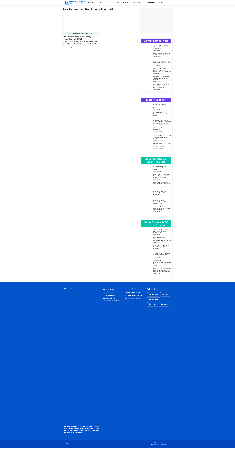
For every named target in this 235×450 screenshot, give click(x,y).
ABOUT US (91, 3)
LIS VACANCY (103, 3)
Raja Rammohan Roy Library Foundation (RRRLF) (77, 38)
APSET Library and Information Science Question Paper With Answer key (159, 192)
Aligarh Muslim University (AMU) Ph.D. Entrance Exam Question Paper (161, 208)
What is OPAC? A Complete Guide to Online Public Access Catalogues (161, 86)
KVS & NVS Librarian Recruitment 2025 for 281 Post (161, 106)
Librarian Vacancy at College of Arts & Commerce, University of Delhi (162, 145)
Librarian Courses (109, 298)
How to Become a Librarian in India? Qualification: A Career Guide (161, 54)
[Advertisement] (156, 20)
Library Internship (109, 295)
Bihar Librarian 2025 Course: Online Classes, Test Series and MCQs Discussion (162, 176)
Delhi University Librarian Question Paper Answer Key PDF (162, 183)
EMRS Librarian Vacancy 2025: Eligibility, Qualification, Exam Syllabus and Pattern (162, 121)
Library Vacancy (108, 293)
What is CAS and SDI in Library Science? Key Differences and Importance (162, 70)
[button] (167, 3)
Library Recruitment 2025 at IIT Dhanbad (162, 128)
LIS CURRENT (150, 3)
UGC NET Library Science (133, 295)
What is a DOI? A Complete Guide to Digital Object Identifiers (161, 78)
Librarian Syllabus (131, 289)
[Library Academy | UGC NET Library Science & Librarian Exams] (75, 3)
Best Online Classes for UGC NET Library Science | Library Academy (162, 62)
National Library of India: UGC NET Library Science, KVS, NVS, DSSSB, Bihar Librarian (162, 270)
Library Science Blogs (132, 293)
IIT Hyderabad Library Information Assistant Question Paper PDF (160, 200)
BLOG (161, 3)
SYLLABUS (116, 3)
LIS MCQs (136, 3)
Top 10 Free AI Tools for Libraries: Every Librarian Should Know (160, 47)
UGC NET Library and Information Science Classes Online (162, 114)
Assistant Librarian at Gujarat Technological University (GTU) (162, 137)
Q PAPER (126, 3)
